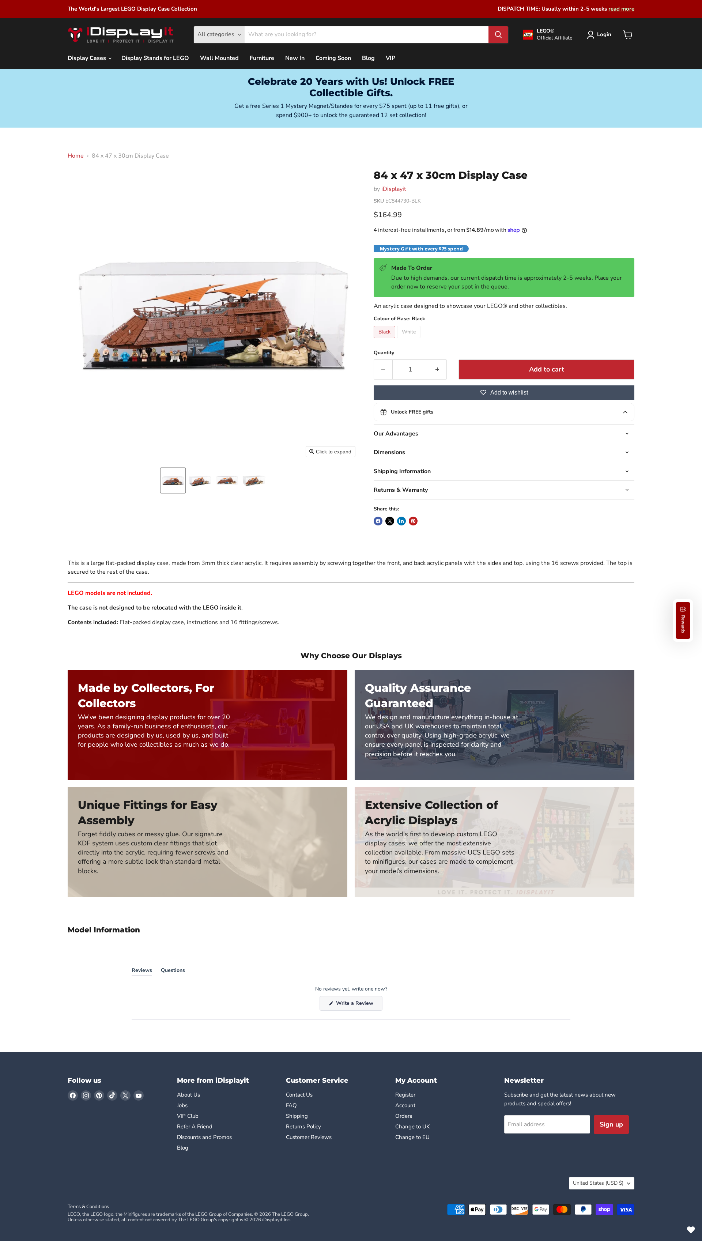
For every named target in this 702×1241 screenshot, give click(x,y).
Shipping (297, 1116)
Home (76, 155)
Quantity (384, 353)
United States (598, 1183)
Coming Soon (333, 58)
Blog (368, 58)
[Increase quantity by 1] (437, 369)
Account (405, 1105)
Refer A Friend (194, 1126)
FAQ (291, 1105)
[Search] (498, 34)
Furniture (262, 58)
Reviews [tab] (142, 971)
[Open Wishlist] (691, 1230)
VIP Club (188, 1116)
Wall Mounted (219, 58)
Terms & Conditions (88, 1206)
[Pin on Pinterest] (413, 521)
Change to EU (413, 1137)
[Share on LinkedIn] (401, 521)
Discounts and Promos (204, 1137)
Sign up (611, 1124)
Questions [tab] (173, 971)
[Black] (385, 340)
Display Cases (87, 58)
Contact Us (299, 1094)
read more (621, 8)
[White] (409, 340)
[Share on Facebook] (378, 521)
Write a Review (358, 1005)
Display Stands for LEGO (155, 58)
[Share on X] (389, 521)
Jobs (182, 1105)
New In (295, 58)
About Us (188, 1094)
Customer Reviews (309, 1137)
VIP (390, 58)
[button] (173, 480)
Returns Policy (303, 1126)
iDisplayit (393, 189)
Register (405, 1094)
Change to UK (413, 1126)
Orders (403, 1116)
